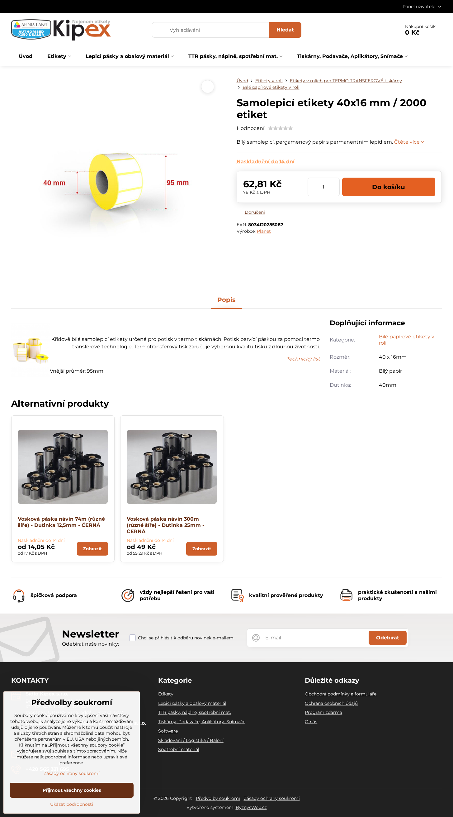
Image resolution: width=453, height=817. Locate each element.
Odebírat (387, 638)
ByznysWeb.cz (251, 807)
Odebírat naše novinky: (90, 644)
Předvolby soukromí (218, 798)
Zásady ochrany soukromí (272, 798)
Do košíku (388, 187)
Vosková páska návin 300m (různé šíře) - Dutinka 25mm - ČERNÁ (165, 525)
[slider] (280, 128)
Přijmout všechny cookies (72, 790)
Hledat (285, 30)
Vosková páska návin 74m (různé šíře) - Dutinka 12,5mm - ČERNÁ (61, 522)
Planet (264, 231)
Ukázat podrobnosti (71, 804)
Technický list (303, 359)
